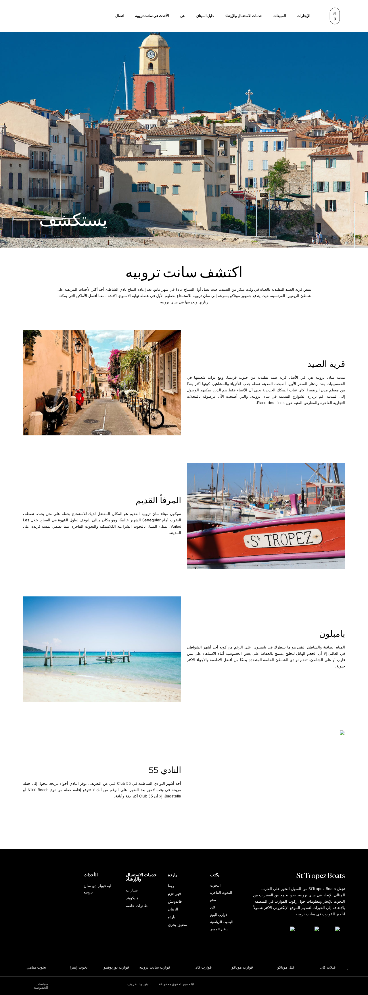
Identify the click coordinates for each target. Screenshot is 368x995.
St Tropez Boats (320, 876)
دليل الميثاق (205, 16)
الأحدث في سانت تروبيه (152, 16)
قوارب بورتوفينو (123, 967)
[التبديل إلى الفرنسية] (310, 929)
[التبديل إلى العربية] (332, 929)
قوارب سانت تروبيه (161, 967)
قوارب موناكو (249, 967)
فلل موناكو (292, 967)
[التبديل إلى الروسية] (286, 929)
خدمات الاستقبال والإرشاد (243, 16)
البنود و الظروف (138, 984)
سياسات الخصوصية (40, 986)
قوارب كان (210, 967)
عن (182, 16)
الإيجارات (303, 16)
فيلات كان (334, 967)
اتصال (119, 16)
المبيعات (279, 16)
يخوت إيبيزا (85, 967)
